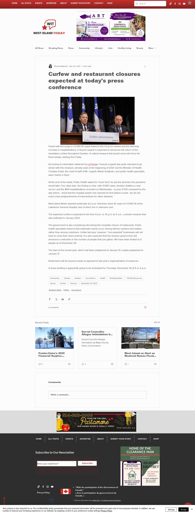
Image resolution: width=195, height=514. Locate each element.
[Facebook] (175, 3)
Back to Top (4, 503)
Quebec (77, 278)
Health (102, 278)
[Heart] (51, 500)
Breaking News (56, 48)
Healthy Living (124, 48)
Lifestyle (99, 48)
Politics (66, 290)
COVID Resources (134, 278)
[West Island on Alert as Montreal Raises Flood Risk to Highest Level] (140, 338)
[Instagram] (179, 3)
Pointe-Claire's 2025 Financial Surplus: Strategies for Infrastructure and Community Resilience (53, 354)
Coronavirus (91, 278)
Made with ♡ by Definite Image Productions (107, 500)
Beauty (139, 48)
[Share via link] (69, 299)
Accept (183, 509)
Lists (110, 48)
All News (39, 48)
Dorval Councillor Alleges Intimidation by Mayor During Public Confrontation (97, 333)
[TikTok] (170, 3)
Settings (171, 509)
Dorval (52, 283)
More (150, 48)
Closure (73, 283)
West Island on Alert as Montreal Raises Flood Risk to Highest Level (140, 354)
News (71, 48)
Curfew (63, 283)
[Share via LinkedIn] (62, 299)
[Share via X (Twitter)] (56, 299)
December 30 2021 (89, 283)
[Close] (191, 509)
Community (84, 48)
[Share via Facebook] (49, 299)
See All (157, 322)
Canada (67, 278)
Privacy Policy (106, 510)
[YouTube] (184, 3)
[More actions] (145, 66)
